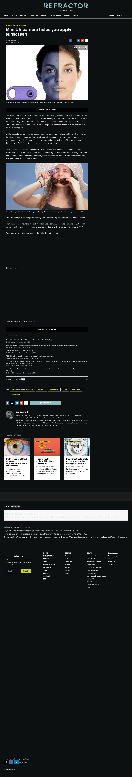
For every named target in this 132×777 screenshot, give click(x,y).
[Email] (86, 40)
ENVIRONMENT (56, 15)
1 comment (47, 403)
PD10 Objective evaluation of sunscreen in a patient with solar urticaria (29, 356)
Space (67, 573)
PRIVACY (46, 573)
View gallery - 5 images (47, 110)
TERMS (45, 570)
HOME (6, 15)
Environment (69, 556)
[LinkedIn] (78, 40)
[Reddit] (82, 40)
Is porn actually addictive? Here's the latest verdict (45, 461)
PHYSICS (67, 15)
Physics (67, 570)
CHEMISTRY (34, 15)
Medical (67, 567)
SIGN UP (111, 15)
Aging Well (9, 441)
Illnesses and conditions (95, 556)
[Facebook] (70, 40)
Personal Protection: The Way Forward (18, 350)
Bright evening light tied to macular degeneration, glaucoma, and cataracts (17, 462)
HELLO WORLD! (48, 556)
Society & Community (42, 441)
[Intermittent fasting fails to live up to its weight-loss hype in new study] (77, 447)
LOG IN (119, 15)
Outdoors (111, 562)
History (67, 564)
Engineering (112, 556)
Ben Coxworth (22, 412)
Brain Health (91, 559)
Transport (111, 564)
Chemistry (68, 562)
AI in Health (91, 564)
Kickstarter (17, 268)
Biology (67, 559)
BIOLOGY (23, 15)
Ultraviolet (54, 390)
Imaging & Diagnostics (94, 567)
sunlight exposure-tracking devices (48, 115)
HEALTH (14, 15)
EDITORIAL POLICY (49, 564)
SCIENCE (68, 553)
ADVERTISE (47, 567)
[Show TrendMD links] (87, 379)
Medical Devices (92, 570)
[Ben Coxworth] (10, 415)
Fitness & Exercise (93, 585)
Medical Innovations (94, 562)
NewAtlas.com (113, 553)
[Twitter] (74, 40)
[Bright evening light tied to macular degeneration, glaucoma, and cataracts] (17, 447)
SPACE (75, 15)
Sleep (89, 588)
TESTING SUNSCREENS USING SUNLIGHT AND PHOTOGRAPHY (28, 339)
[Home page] (66, 6)
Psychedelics (91, 573)
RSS (44, 579)
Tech (110, 559)
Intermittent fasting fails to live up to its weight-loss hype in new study (77, 461)
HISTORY (44, 15)
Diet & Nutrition (71, 441)
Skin (65, 390)
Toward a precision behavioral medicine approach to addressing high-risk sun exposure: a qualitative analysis (41, 345)
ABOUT (45, 562)
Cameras (41, 390)
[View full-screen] (86, 47)
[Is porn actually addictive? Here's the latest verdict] (47, 447)
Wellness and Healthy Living (16, 25)
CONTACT (46, 576)
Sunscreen (76, 390)
